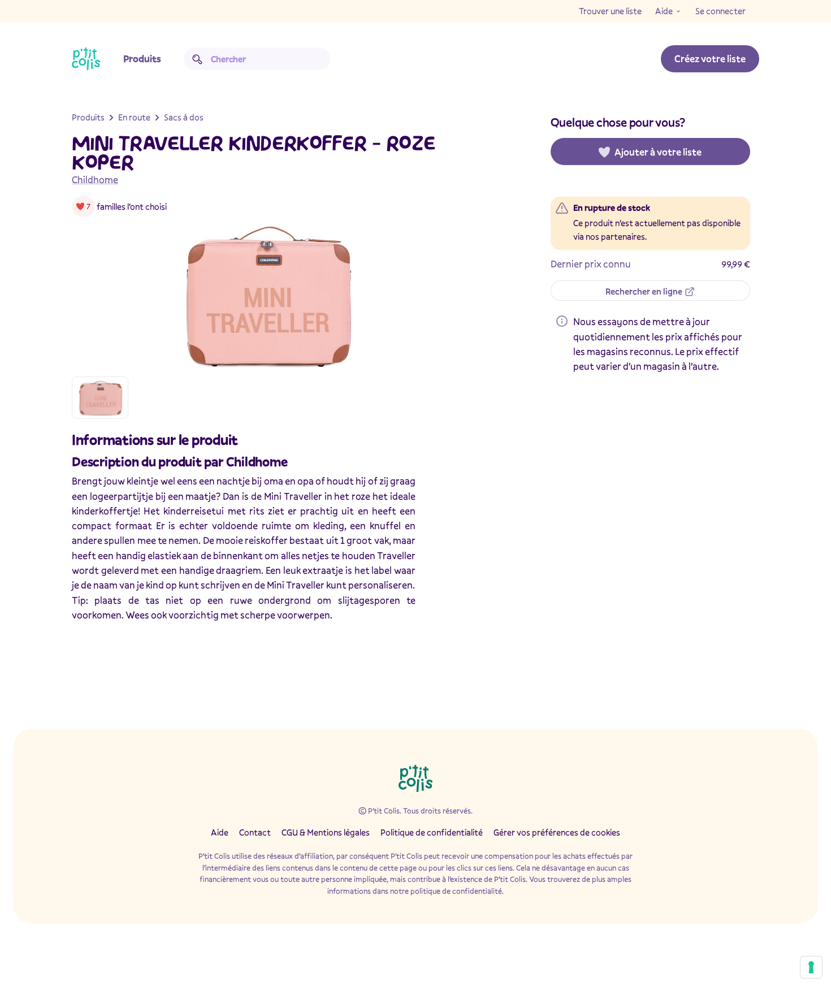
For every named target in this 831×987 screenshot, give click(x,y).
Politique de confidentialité (431, 832)
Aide (664, 10)
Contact (255, 832)
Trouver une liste (610, 10)
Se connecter (720, 10)
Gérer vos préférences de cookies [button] (557, 832)
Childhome (95, 179)
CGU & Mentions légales (326, 832)
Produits (142, 58)
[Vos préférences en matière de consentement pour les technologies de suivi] (811, 967)
